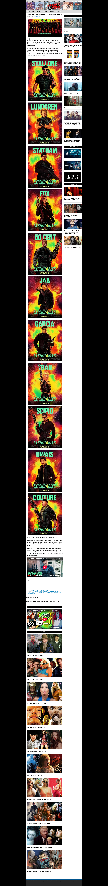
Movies (40, 590)
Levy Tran (44, 592)
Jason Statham (39, 592)
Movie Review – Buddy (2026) (72, 107)
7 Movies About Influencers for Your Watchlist (39, 799)
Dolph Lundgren (50, 591)
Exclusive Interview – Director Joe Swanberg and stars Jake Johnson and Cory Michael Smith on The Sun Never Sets (73, 124)
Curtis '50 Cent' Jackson (42, 591)
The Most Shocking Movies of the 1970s (37, 751)
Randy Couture (54, 592)
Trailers (46, 590)
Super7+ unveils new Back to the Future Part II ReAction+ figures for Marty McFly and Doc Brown (72, 62)
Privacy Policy (62, 881)
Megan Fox (49, 592)
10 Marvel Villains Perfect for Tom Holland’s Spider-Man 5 (73, 46)
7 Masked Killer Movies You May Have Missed (39, 871)
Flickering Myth (54, 6)
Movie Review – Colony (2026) (72, 93)
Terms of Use (57, 881)
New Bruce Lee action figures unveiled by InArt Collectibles (72, 141)
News (43, 590)
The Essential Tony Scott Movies (35, 679)
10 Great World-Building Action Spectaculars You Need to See (72, 78)
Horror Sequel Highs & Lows (34, 775)
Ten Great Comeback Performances (36, 703)
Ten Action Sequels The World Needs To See (38, 823)
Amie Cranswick (36, 590)
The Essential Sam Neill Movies (35, 655)
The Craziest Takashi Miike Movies (36, 727)
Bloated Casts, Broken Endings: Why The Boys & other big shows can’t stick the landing (72, 232)
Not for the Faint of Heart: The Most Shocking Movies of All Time (72, 200)
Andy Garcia (35, 591)
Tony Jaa (33, 593)
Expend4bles (56, 591)
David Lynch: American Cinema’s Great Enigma (39, 847)
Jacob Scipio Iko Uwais (32, 592)
